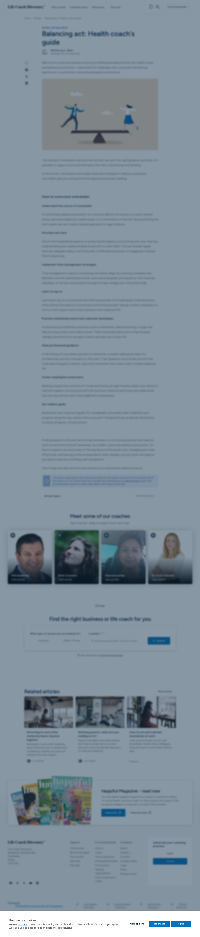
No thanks (159, 923)
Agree (181, 923)
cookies (22, 924)
